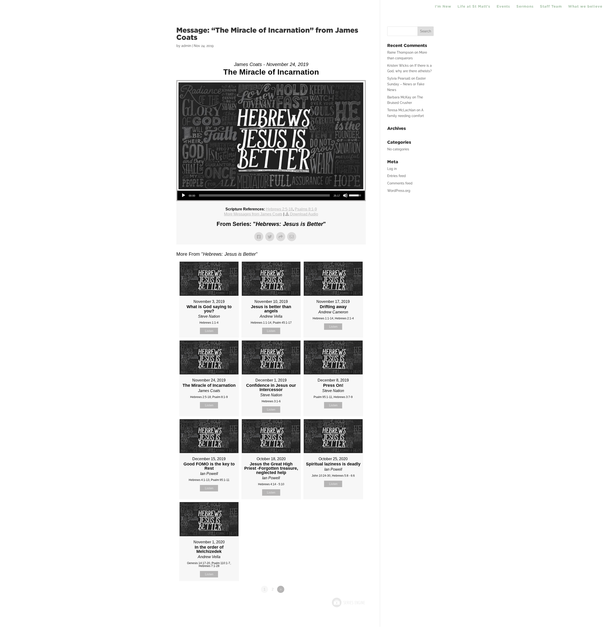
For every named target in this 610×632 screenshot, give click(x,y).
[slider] (264, 195)
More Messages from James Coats (253, 214)
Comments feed (399, 183)
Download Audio (304, 214)
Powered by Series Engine (348, 602)
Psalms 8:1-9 (306, 209)
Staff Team (551, 6)
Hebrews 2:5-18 (279, 209)
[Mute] (345, 195)
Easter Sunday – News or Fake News (406, 84)
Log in (392, 169)
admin (186, 46)
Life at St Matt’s (474, 6)
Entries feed (396, 176)
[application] (271, 195)
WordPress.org (398, 191)
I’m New (443, 6)
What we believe (585, 6)
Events (503, 6)
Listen (209, 331)
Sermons (525, 6)
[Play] (183, 195)
